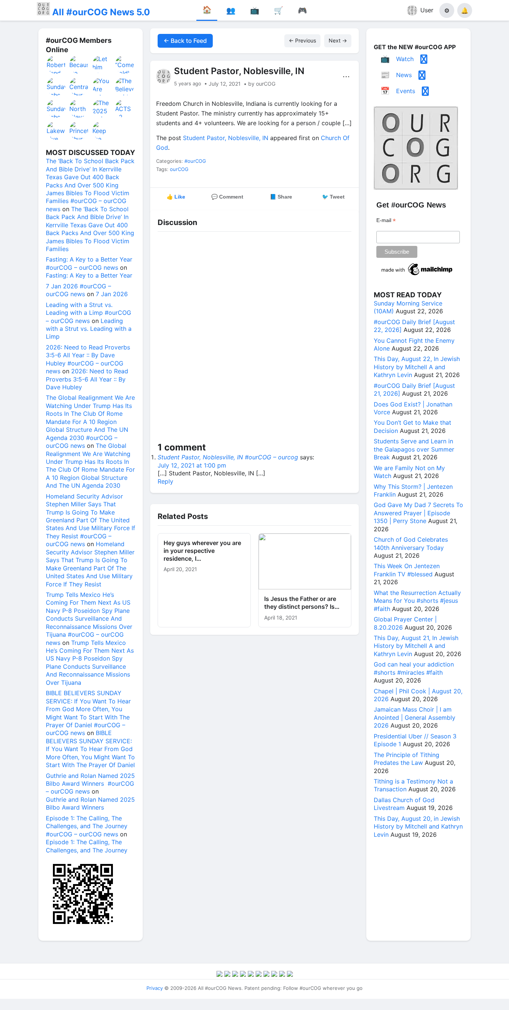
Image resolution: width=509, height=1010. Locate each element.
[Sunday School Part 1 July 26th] (56, 108)
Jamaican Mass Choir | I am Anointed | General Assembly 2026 (414, 717)
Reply (165, 481)
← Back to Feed (185, 40)
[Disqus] (254, 338)
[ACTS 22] (125, 108)
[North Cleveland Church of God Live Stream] (79, 108)
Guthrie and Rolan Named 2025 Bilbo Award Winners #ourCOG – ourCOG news (90, 783)
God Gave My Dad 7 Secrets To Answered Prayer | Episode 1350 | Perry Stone (418, 513)
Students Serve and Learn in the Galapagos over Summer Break (414, 449)
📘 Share (281, 197)
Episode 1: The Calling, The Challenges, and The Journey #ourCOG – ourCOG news (86, 826)
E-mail (386, 220)
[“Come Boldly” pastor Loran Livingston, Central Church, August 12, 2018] (125, 64)
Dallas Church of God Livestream (404, 803)
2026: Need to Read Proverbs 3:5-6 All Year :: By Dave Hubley (87, 379)
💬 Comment (227, 197)
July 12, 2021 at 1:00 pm (192, 465)
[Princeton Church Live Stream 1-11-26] (79, 130)
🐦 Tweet (333, 197)
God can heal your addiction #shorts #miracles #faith (414, 668)
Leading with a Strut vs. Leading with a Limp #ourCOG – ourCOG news (88, 312)
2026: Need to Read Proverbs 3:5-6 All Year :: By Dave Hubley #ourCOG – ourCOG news (88, 359)
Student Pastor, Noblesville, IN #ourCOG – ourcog (228, 457)
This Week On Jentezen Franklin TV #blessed (407, 569)
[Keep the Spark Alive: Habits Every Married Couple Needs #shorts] (102, 130)
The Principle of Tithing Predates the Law (406, 758)
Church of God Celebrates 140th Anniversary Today (411, 543)
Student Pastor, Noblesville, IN (225, 138)
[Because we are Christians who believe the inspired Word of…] (79, 64)
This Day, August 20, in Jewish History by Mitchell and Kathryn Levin (418, 826)
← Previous (302, 40)
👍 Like (176, 197)
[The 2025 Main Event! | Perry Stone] (102, 108)
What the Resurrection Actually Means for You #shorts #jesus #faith (417, 600)
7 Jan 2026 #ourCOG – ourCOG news (78, 290)
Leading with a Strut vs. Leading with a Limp (89, 329)
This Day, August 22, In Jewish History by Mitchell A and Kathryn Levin (417, 367)
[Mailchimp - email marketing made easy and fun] (417, 275)
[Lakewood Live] (56, 130)
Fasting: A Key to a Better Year (89, 275)
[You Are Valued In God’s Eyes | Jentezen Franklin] (102, 86)
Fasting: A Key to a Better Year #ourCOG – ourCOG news (89, 263)
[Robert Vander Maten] (56, 64)
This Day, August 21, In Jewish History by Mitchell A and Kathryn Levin (416, 646)
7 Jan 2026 (112, 294)
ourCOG (179, 169)
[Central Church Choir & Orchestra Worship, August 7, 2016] (79, 86)
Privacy (154, 988)
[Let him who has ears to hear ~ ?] (102, 64)
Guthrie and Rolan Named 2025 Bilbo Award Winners (90, 803)
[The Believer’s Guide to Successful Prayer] (125, 86)
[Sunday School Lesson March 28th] (56, 86)
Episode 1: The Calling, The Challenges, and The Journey (86, 846)
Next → (338, 40)
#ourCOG (195, 161)
